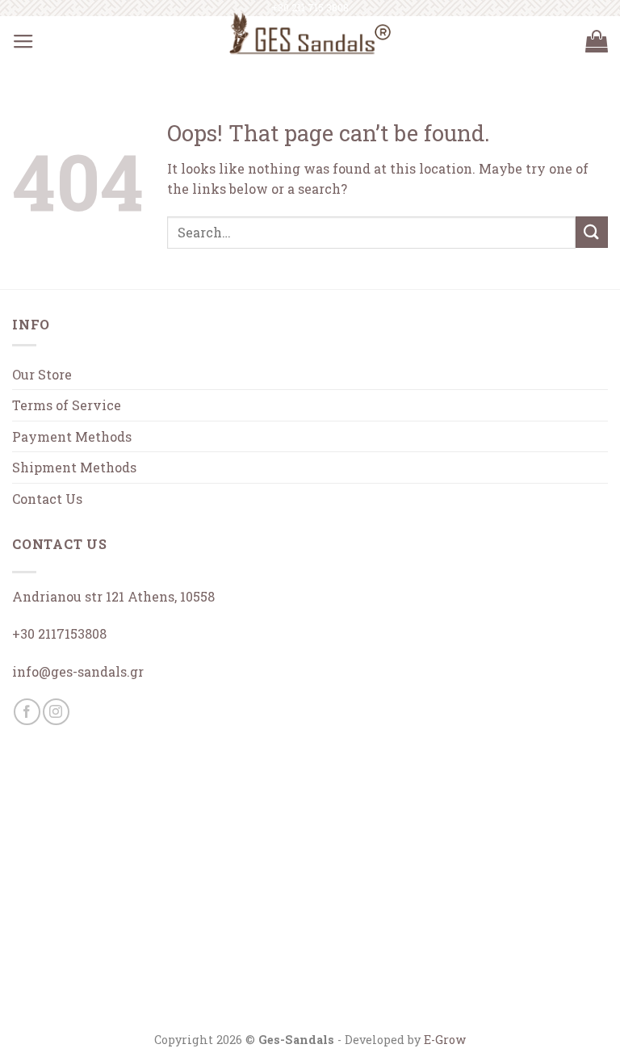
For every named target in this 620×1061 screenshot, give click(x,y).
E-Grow (445, 1039)
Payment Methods (72, 436)
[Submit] (592, 232)
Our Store (42, 374)
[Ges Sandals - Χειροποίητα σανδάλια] (310, 33)
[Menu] (23, 42)
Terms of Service (66, 404)
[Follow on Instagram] (56, 711)
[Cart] (596, 42)
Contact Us (47, 498)
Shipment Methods (74, 467)
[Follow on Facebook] (27, 711)
